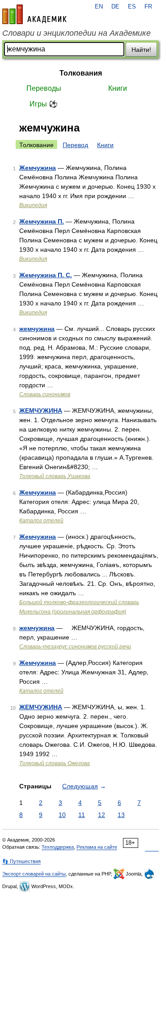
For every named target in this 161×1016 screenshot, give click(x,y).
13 (121, 814)
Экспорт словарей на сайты (34, 873)
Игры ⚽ (44, 104)
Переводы (43, 88)
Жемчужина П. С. (45, 275)
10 (62, 814)
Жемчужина (37, 167)
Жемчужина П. (41, 221)
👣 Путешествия (21, 861)
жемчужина (37, 328)
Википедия (33, 205)
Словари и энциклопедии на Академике (76, 33)
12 (101, 814)
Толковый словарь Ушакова (54, 476)
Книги (117, 88)
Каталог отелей (41, 520)
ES (132, 7)
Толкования (80, 73)
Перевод (75, 144)
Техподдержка (58, 847)
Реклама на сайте (96, 847)
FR (148, 7)
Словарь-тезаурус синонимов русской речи (75, 646)
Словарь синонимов (44, 394)
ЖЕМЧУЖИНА (40, 410)
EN (99, 7)
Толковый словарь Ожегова (54, 763)
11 (81, 814)
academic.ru (34, 14)
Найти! (141, 49)
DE (115, 7)
